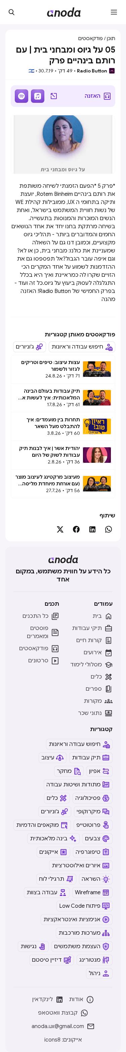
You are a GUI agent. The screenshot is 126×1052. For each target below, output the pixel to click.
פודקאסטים (90, 38)
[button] (114, 12)
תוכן (111, 38)
